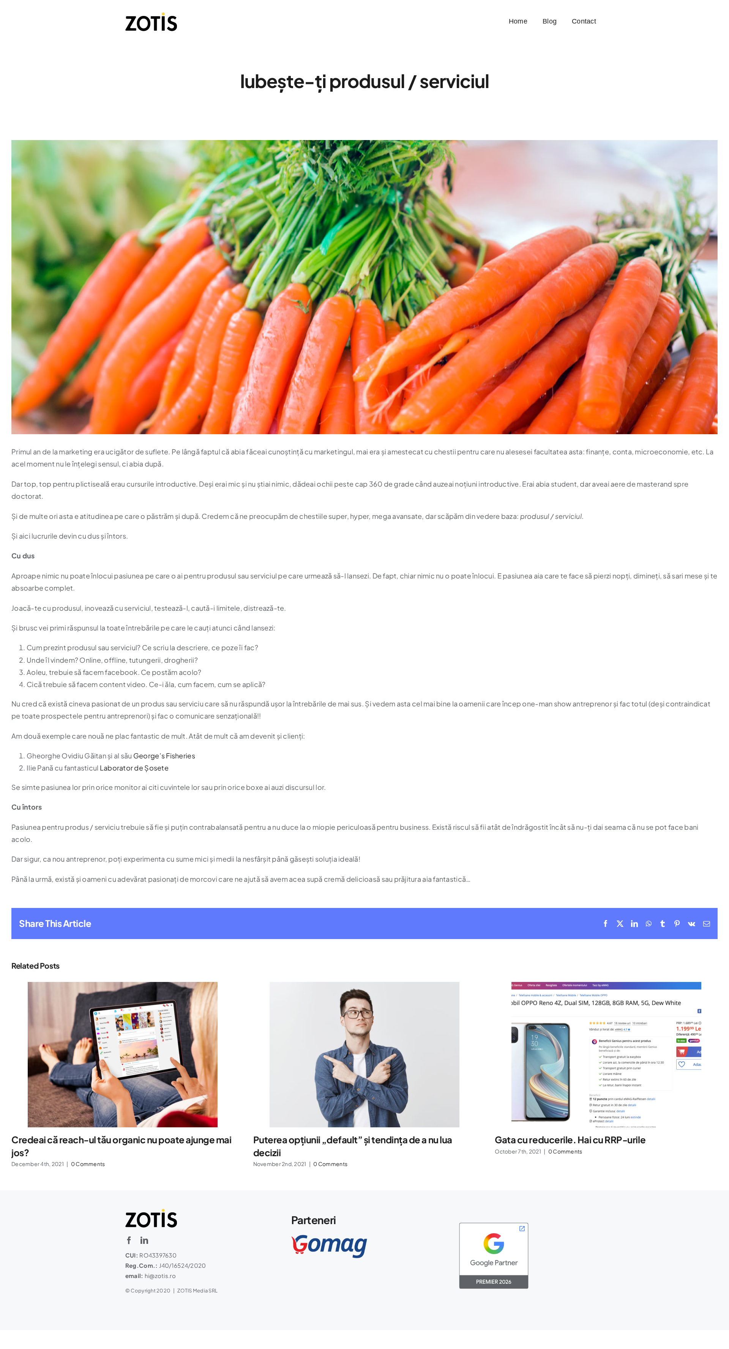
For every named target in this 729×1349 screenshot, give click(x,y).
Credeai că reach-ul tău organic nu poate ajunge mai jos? (123, 1054)
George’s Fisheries (164, 755)
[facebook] (129, 1240)
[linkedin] (144, 1240)
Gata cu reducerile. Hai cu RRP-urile (606, 1054)
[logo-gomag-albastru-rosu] (329, 1238)
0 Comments (88, 1163)
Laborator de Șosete (134, 767)
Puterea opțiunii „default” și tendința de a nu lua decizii (364, 1054)
